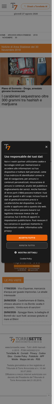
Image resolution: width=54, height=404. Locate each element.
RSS (38, 359)
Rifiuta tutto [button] (27, 245)
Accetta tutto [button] (27, 237)
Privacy (33, 353)
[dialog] (26, 202)
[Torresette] (14, 6)
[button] (25, 252)
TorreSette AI (12, 353)
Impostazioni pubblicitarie (17, 220)
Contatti (24, 353)
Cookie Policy (20, 356)
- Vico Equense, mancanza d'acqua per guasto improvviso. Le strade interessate (25, 292)
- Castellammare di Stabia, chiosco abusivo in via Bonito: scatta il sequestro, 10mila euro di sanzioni (24, 304)
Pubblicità (33, 356)
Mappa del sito (27, 359)
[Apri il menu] (4, 6)
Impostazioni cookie (14, 227)
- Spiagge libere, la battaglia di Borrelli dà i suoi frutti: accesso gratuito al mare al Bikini (26, 315)
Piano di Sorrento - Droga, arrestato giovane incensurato (22, 90)
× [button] (46, 147)
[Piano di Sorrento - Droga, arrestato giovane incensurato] (26, 71)
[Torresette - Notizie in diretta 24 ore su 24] (25, 340)
